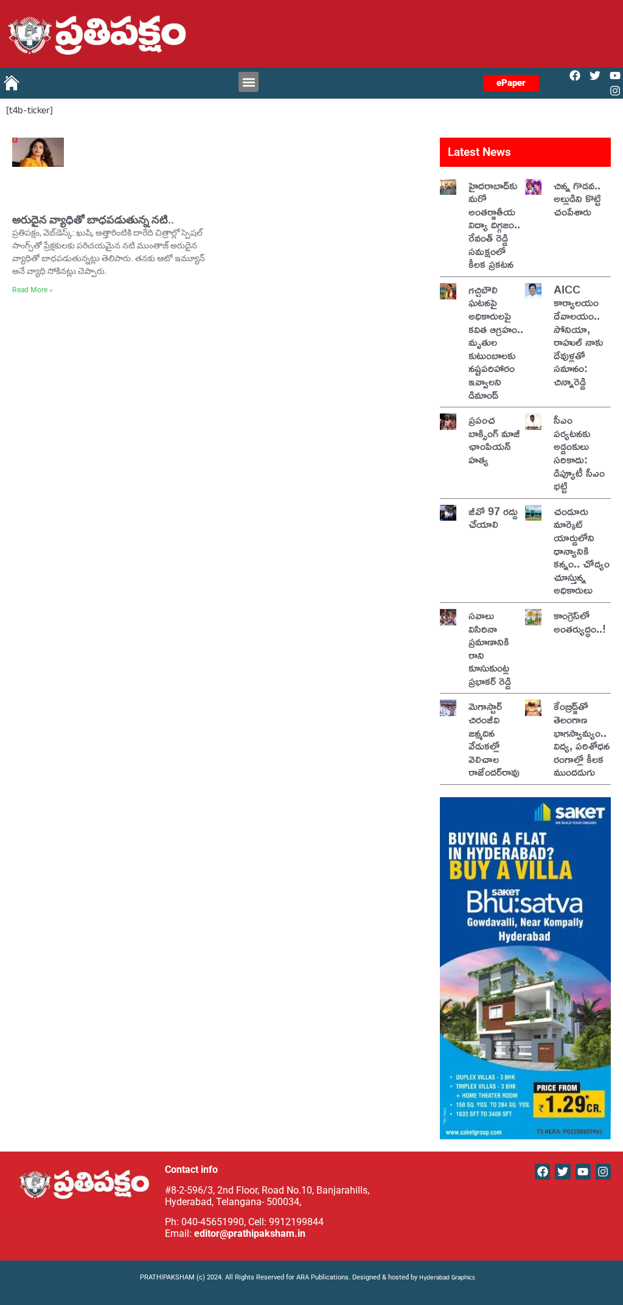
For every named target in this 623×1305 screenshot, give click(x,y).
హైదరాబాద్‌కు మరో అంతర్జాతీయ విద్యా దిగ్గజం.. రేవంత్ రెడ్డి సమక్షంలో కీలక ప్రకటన (494, 225)
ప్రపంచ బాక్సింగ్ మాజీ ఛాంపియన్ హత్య (494, 439)
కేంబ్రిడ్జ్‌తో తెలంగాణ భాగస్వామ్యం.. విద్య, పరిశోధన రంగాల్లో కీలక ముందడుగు (582, 738)
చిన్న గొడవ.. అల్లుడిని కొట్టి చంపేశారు (577, 198)
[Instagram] (615, 91)
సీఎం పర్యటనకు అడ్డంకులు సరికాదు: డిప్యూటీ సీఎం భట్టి (579, 452)
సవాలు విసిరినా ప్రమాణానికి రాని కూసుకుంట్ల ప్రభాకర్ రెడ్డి (489, 648)
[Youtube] (615, 75)
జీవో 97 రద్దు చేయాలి (493, 518)
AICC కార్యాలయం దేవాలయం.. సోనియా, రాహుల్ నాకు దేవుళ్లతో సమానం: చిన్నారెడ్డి (578, 335)
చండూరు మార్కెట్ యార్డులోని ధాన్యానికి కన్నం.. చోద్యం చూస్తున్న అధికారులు (582, 550)
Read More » (32, 290)
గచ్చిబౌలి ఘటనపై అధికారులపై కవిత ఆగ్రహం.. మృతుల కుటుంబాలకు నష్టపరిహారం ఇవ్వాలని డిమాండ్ (495, 342)
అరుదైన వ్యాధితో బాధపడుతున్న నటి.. (93, 219)
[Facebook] (574, 75)
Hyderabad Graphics (448, 1278)
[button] (248, 82)
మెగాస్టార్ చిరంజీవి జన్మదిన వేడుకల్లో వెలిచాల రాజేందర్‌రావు (494, 738)
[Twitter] (595, 75)
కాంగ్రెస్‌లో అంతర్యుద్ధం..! (580, 622)
